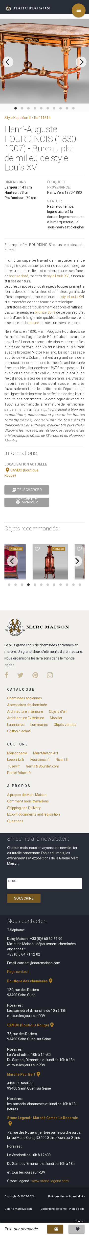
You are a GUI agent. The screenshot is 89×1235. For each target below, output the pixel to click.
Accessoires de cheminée (27, 705)
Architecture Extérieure (25, 718)
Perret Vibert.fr (19, 772)
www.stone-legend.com (50, 1181)
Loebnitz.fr (15, 759)
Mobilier (56, 718)
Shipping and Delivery (24, 808)
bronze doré (18, 276)
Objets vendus (65, 724)
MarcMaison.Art (45, 753)
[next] (81, 61)
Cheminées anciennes (24, 698)
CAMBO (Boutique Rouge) (31, 1025)
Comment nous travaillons (28, 801)
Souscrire (24, 898)
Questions (15, 821)
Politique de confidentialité (66, 1196)
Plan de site (77, 1208)
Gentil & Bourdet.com (42, 766)
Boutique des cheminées (30, 981)
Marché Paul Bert (24, 1074)
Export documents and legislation (33, 814)
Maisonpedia (17, 753)
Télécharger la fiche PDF (27, 491)
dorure (33, 323)
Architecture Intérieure (25, 711)
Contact (80, 1221)
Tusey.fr (13, 766)
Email (12, 880)
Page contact (17, 971)
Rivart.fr (62, 759)
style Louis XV (58, 276)
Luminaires (15, 724)
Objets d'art (58, 711)
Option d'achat (18, 731)
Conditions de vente (54, 1208)
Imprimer (27, 502)
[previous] (7, 61)
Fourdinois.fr (40, 759)
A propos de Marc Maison (26, 795)
